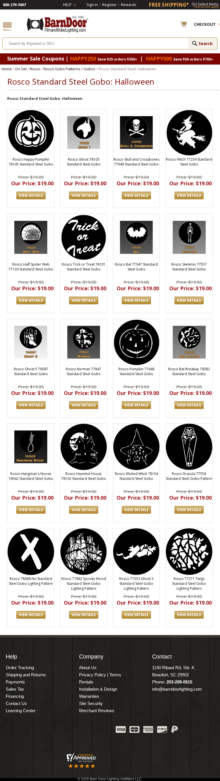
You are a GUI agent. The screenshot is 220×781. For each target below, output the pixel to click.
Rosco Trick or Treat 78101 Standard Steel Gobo (83, 267)
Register (109, 4)
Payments (15, 681)
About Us (88, 667)
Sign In (92, 4)
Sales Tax (15, 689)
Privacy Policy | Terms (100, 674)
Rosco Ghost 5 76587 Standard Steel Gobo (31, 371)
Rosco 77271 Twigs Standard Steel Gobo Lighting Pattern (189, 583)
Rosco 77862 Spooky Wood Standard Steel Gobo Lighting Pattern (83, 583)
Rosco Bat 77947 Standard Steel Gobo (136, 267)
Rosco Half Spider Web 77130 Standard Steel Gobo (31, 267)
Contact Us (16, 703)
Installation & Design (98, 689)
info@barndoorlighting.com (177, 689)
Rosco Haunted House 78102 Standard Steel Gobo (83, 476)
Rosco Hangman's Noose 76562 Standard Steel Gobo (31, 476)
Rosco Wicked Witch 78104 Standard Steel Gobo (136, 476)
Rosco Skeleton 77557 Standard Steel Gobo (189, 267)
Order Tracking (20, 667)
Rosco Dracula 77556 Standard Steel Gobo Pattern (189, 476)
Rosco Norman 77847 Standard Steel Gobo (83, 371)
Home (6, 68)
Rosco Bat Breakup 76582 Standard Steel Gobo (189, 371)
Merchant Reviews (96, 710)
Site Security (91, 703)
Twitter (68, 731)
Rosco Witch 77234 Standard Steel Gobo (189, 162)
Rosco (35, 68)
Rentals (86, 681)
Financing (15, 696)
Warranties (89, 696)
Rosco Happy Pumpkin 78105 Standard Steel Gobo (31, 162)
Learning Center (21, 710)
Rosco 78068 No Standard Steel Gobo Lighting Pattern (31, 581)
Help (67, 4)
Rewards (128, 4)
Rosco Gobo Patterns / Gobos (69, 68)
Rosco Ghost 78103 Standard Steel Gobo (84, 162)
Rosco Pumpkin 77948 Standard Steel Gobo (136, 371)
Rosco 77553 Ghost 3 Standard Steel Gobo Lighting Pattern (136, 583)
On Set (21, 68)
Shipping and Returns (26, 674)
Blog (83, 731)
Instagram (97, 731)
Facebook (54, 731)
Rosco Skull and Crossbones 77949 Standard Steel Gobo (136, 162)
